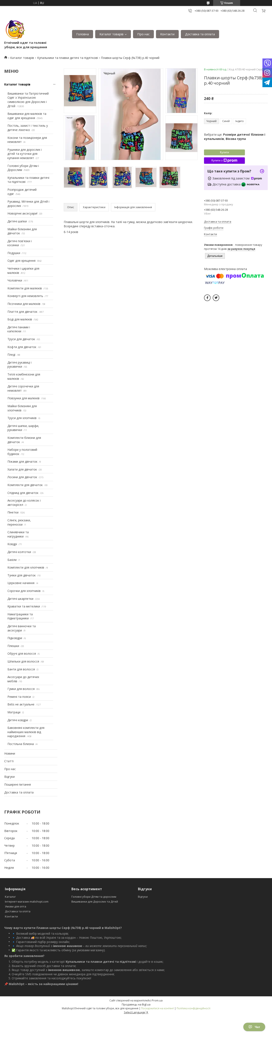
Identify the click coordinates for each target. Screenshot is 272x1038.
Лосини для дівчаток (22, 477)
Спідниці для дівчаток (22, 493)
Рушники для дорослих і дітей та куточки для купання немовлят (24, 154)
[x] (216, 297)
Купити (224, 152)
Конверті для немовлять (25, 296)
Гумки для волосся (21, 689)
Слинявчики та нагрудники (18, 534)
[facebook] (207, 297)
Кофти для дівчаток (21, 347)
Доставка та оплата (200, 34)
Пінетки (12, 512)
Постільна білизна (20, 744)
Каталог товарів (111, 34)
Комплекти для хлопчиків (25, 567)
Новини (9, 753)
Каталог (10, 897)
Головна (82, 34)
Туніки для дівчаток (21, 575)
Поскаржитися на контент (157, 1008)
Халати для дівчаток (22, 469)
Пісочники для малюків (23, 304)
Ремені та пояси (19, 697)
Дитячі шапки (17, 221)
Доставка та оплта (17, 911)
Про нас (143, 34)
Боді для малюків (19, 319)
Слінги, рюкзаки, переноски (19, 522)
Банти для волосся (21, 669)
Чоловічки (14, 280)
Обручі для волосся (21, 653)
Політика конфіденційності (193, 1008)
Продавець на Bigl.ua (136, 1004)
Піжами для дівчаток (22, 461)
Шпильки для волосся (23, 661)
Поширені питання (17, 784)
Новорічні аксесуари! (22, 213)
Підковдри (14, 638)
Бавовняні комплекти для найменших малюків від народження (25, 732)
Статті (9, 761)
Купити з (216, 160)
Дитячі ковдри (17, 720)
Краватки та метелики (23, 606)
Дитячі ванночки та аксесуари (21, 628)
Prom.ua (157, 1000)
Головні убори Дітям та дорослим (93, 897)
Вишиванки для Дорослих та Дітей (94, 901)
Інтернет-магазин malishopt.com (26, 901)
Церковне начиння (20, 583)
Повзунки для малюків (23, 398)
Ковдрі (12, 544)
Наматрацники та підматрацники (20, 616)
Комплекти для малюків (24, 288)
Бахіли (12, 560)
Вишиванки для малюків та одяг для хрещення (26, 116)
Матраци (13, 712)
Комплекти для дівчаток (25, 485)
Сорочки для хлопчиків (24, 591)
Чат (257, 1027)
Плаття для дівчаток (22, 312)
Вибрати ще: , (234, 136)
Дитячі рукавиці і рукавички (19, 364)
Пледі (11, 355)
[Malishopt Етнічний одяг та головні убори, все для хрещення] (15, 29)
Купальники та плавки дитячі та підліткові (67, 58)
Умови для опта (15, 906)
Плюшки (13, 646)
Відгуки (9, 777)
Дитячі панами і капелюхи (18, 329)
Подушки (13, 253)
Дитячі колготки (19, 552)
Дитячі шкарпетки (20, 599)
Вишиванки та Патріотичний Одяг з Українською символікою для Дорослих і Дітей (28, 99)
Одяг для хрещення (21, 261)
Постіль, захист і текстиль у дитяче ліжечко (27, 128)
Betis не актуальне (20, 704)
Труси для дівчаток (21, 339)
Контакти (167, 34)
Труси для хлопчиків (22, 418)
